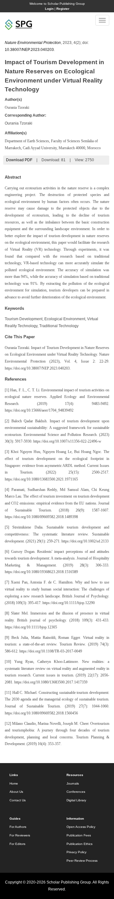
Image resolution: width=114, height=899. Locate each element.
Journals (72, 783)
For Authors (18, 827)
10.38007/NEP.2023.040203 (29, 50)
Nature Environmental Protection (33, 43)
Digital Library (76, 800)
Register (62, 8)
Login (49, 8)
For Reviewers (20, 835)
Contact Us (18, 800)
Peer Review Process (82, 860)
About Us (16, 791)
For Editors (17, 844)
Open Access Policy (80, 827)
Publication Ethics (79, 844)
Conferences (75, 791)
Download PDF (19, 160)
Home (14, 783)
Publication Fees (78, 835)
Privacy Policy (76, 852)
